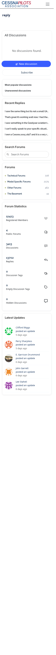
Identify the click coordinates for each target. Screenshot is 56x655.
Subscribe (27, 72)
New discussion (28, 64)
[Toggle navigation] (47, 4)
